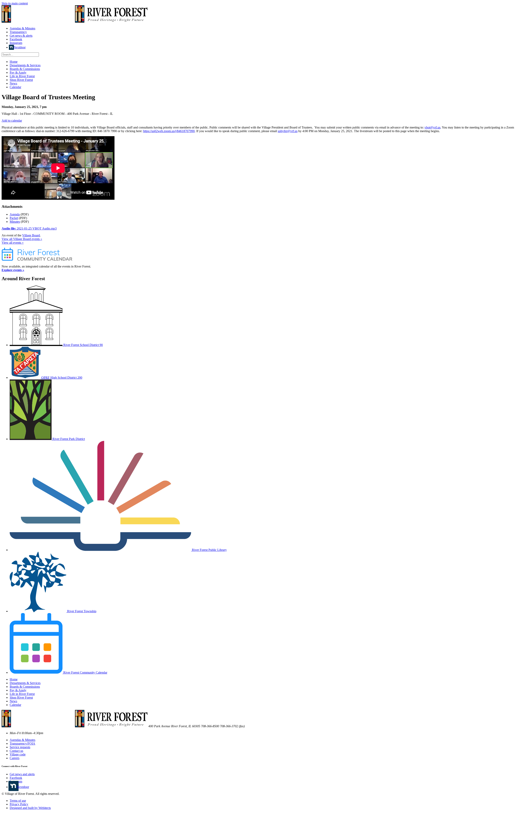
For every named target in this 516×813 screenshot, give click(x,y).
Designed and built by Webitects (30, 808)
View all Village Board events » (22, 239)
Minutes (15, 221)
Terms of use (18, 800)
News (13, 83)
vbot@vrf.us (432, 127)
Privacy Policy (19, 804)
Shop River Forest (21, 80)
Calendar (15, 87)
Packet (14, 218)
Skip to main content (15, 3)
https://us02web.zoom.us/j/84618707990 (169, 131)
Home (14, 61)
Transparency (18, 32)
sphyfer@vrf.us (288, 131)
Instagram (16, 43)
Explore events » (13, 270)
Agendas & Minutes (22, 28)
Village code (18, 754)
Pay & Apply (18, 72)
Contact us (16, 750)
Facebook (16, 39)
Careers (14, 758)
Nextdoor (20, 47)
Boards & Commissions (25, 69)
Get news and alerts (22, 774)
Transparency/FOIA (22, 743)
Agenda (15, 214)
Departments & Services (25, 65)
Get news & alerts (21, 35)
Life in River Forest (22, 76)
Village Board (31, 235)
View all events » (13, 242)
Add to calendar (12, 120)
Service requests (20, 747)
